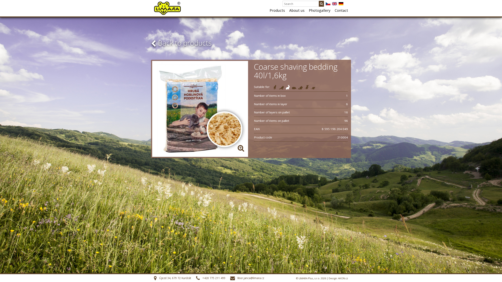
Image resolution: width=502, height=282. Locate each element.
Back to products (184, 43)
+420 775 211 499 (213, 278)
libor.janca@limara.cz (250, 278)
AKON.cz (343, 278)
